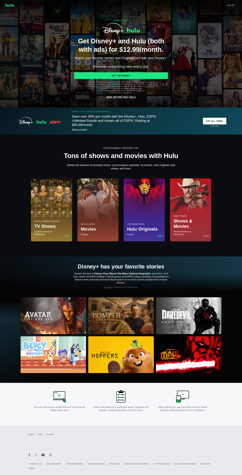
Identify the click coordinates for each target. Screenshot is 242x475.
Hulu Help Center (149, 86)
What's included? (79, 129)
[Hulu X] (38, 455)
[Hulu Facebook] (32, 455)
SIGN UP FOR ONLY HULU (121, 97)
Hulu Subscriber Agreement (133, 88)
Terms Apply (108, 287)
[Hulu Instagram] (50, 455)
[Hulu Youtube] (45, 455)
